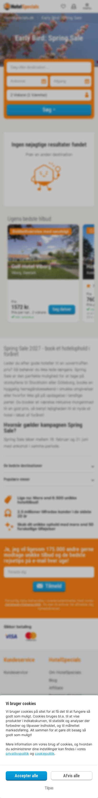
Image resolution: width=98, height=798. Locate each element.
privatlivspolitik (17, 753)
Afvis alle (71, 775)
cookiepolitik (44, 753)
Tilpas (49, 788)
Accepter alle (26, 775)
